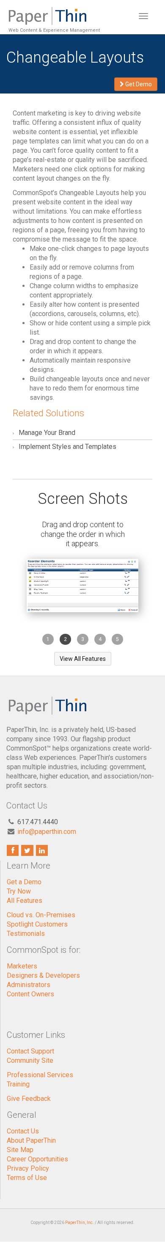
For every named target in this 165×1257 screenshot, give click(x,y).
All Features (24, 901)
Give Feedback (29, 1099)
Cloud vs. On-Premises (41, 915)
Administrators (28, 985)
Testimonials (26, 934)
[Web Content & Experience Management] (53, 10)
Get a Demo (24, 882)
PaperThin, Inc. (79, 1222)
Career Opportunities (37, 1159)
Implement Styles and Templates (67, 447)
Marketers (22, 966)
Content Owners (30, 994)
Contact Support (30, 1051)
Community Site (30, 1060)
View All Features (83, 658)
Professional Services (40, 1075)
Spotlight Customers (37, 924)
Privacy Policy (28, 1168)
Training (18, 1084)
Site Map (20, 1150)
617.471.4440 (37, 822)
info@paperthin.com (46, 832)
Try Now (19, 891)
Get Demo (138, 84)
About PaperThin (31, 1140)
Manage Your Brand (47, 433)
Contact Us (23, 1131)
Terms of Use (27, 1178)
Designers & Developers (43, 975)
